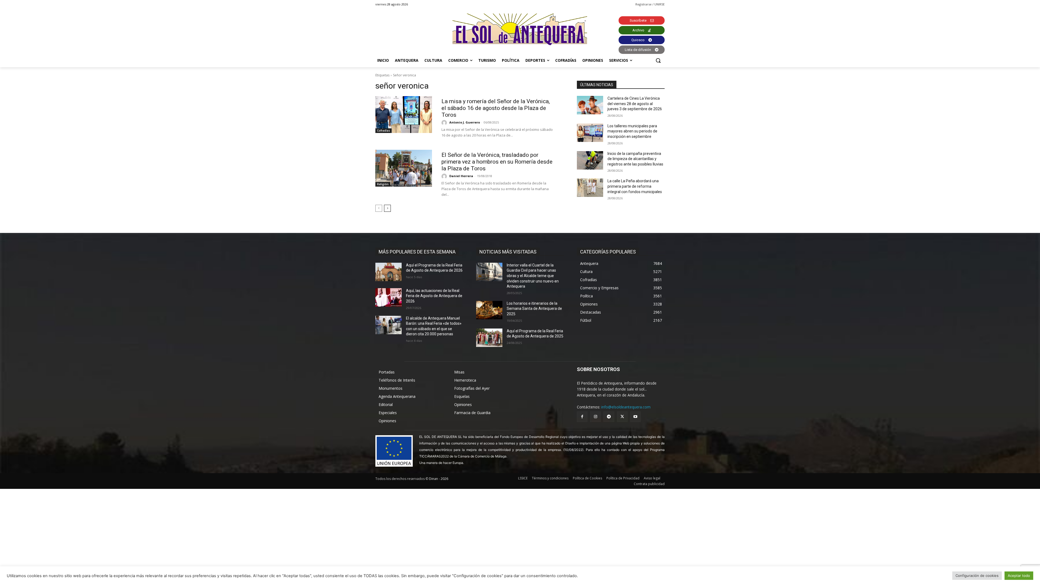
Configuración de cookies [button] (977, 575)
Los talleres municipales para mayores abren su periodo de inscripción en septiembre (632, 131)
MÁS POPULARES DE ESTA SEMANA (417, 252)
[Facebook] (582, 416)
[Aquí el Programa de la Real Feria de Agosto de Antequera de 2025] (489, 338)
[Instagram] (595, 416)
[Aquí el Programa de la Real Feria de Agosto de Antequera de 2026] (388, 272)
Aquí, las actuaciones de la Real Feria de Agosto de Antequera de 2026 (434, 295)
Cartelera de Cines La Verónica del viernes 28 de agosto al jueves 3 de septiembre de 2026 (634, 103)
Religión (383, 184)
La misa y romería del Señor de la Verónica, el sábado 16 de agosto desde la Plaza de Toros (495, 108)
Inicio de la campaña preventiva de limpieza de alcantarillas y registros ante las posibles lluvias (635, 158)
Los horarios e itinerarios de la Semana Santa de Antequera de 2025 (534, 308)
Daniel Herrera (461, 176)
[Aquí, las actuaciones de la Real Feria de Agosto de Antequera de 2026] (388, 297)
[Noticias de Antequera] (520, 29)
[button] (658, 60)
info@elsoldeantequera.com (626, 407)
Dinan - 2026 (438, 478)
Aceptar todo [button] (1019, 575)
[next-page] (387, 208)
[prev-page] (378, 208)
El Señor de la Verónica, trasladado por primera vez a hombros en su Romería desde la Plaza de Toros (496, 162)
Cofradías (383, 130)
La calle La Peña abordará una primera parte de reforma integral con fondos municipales (634, 186)
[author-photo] (444, 122)
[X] (622, 416)
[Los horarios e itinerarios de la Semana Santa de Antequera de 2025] (489, 310)
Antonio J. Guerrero (464, 122)
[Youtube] (635, 416)
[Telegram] (608, 416)
